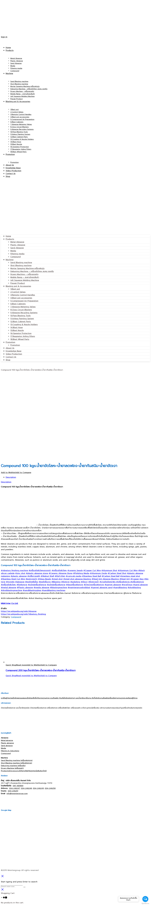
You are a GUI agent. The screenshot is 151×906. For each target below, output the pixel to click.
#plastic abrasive (19, 576)
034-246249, (38, 788)
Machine (9, 259)
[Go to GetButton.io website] (145, 903)
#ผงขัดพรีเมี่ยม (31, 581)
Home (8, 236)
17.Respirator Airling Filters (22, 336)
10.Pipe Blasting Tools (20, 315)
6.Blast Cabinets (18, 303)
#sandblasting (120, 587)
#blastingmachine (58, 587)
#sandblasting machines (53, 590)
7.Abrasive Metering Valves (23, 306)
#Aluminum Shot (109, 570)
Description (11, 477)
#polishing (75, 581)
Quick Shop (11, 665)
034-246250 (50, 788)
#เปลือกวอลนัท (33, 576)
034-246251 (13, 791)
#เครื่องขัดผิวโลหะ (59, 570)
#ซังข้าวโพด (60, 576)
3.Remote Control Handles (22, 295)
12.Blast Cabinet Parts (20, 321)
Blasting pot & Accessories (18, 286)
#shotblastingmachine (11, 590)
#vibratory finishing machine (14, 570)
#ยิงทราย (65, 581)
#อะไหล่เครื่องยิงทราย (37, 584)
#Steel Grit (125, 579)
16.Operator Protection (20, 333)
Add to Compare (23, 472)
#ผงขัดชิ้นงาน (45, 581)
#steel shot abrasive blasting (77, 579)
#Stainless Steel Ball (91, 576)
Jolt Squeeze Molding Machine (24, 280)
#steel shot (57, 579)
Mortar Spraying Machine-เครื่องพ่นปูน (27, 268)
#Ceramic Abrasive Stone (60, 573)
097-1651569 (18, 785)
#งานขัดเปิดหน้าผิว (108, 581)
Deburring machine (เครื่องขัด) (13, 765)
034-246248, (26, 788)
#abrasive (19, 581)
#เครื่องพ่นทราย (137, 581)
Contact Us (11, 357)
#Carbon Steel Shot (117, 573)
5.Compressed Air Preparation (24, 300)
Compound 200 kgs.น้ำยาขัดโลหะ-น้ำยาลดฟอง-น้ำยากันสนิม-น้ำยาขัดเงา (41, 670)
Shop (8, 359)
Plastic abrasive (7, 743)
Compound (15, 256)
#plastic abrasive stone (37, 573)
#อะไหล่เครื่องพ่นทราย (56, 584)
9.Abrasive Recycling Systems (23, 312)
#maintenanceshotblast (79, 587)
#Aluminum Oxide (98, 573)
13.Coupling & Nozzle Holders (24, 324)
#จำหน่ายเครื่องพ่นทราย (94, 584)
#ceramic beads (75, 570)
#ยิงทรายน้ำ (93, 581)
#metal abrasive (8, 587)
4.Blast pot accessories (21, 297)
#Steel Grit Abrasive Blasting (105, 579)
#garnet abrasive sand (102, 587)
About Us (10, 348)
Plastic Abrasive (17, 244)
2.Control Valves (17, 292)
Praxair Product (17, 283)
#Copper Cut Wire (92, 570)
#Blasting (56, 581)
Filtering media (17, 253)
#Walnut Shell (47, 576)
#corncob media (73, 576)
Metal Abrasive (17, 242)
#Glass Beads (44, 579)
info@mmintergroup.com (17, 793)
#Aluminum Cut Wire (128, 570)
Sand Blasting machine (21, 262)
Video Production (14, 354)
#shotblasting (134, 587)
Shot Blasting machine (20, 265)
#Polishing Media (81, 573)
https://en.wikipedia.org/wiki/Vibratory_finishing (23, 614)
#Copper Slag (137, 579)
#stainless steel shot (130, 576)
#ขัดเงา (84, 581)
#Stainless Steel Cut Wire (13, 579)
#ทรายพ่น (10, 581)
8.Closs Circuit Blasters (21, 309)
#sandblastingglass (32, 590)
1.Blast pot (15, 289)
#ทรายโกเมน (127, 584)
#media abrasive (41, 587)
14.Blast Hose (16, 327)
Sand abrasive (7, 745)
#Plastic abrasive (25, 587)
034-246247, (14, 788)
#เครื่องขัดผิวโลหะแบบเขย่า (40, 570)
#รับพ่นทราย (22, 584)
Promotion (10, 342)
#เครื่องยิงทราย (123, 581)
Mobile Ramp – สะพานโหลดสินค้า (24, 277)
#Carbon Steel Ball (111, 576)
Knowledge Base (13, 351)
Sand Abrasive (17, 247)
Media (13, 250)
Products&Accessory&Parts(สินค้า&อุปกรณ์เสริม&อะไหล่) (24, 770)
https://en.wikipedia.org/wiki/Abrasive (18, 611)
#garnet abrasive (113, 584)
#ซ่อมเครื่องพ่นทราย (74, 584)
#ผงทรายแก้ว (31, 579)
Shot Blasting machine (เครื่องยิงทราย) (16, 763)
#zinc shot (20, 573)
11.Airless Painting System (22, 318)
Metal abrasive (7, 740)
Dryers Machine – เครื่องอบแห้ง (24, 274)
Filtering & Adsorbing (10, 750)
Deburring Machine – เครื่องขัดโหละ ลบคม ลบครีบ (32, 271)
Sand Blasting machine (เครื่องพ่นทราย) (16, 760)
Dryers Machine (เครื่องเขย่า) (12, 768)
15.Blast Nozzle (17, 330)
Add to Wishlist (8, 472)
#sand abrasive (140, 584)
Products (10, 239)
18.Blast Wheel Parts (19, 339)
